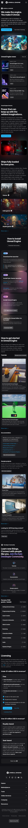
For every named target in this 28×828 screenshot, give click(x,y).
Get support (6, 288)
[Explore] (14, 565)
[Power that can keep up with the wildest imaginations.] (14, 130)
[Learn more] (14, 576)
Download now (7, 708)
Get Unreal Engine (6, 29)
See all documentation (9, 454)
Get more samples (6, 471)
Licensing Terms (8, 712)
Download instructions (14, 245)
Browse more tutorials (20, 355)
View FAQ (16, 708)
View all (24, 56)
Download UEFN (8, 327)
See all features (6, 135)
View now (4, 536)
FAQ (4, 665)
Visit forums (23, 601)
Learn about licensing (19, 29)
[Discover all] (14, 588)
